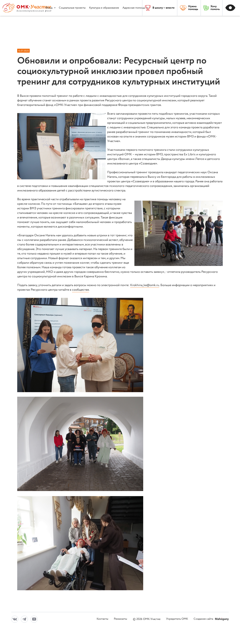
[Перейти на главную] (27, 11)
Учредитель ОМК (177, 619)
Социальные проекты (72, 8)
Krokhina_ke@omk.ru (144, 285)
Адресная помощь (133, 8)
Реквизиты (120, 619)
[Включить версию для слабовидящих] (231, 8)
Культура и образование (104, 8)
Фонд (49, 8)
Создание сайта (204, 619)
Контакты (102, 619)
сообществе (80, 289)
